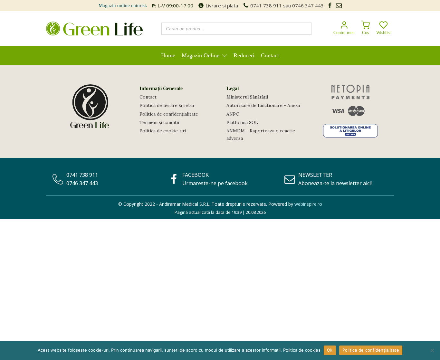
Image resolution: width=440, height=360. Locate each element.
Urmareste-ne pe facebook (215, 183)
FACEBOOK (195, 174)
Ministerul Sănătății (247, 97)
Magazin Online (200, 55)
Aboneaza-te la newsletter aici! (335, 183)
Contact (270, 55)
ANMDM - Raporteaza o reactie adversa (260, 134)
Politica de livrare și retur (167, 105)
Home (168, 55)
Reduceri (244, 55)
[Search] (304, 28)
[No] (432, 350)
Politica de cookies (301, 350)
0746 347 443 (308, 5)
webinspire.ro (308, 204)
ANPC (232, 114)
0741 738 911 (266, 5)
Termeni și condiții (159, 122)
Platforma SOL (242, 122)
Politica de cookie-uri (162, 131)
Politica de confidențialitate (168, 114)
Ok (330, 350)
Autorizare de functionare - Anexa (263, 105)
